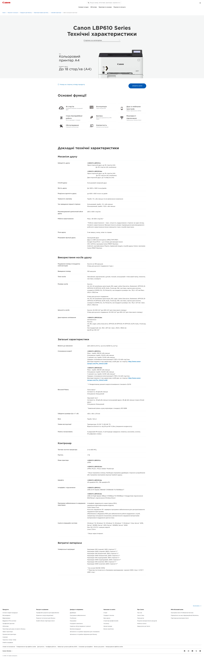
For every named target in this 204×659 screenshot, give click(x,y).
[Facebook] (184, 651)
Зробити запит (137, 85)
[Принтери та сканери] (112, 7)
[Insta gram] (188, 651)
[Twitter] (196, 651)
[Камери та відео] (89, 7)
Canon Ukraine (7, 651)
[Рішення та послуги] (126, 7)
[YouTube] (200, 651)
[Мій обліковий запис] (200, 3)
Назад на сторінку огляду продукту (72, 84)
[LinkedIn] (192, 651)
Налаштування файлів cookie (114, 646)
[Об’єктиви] (97, 7)
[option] (120, 64)
